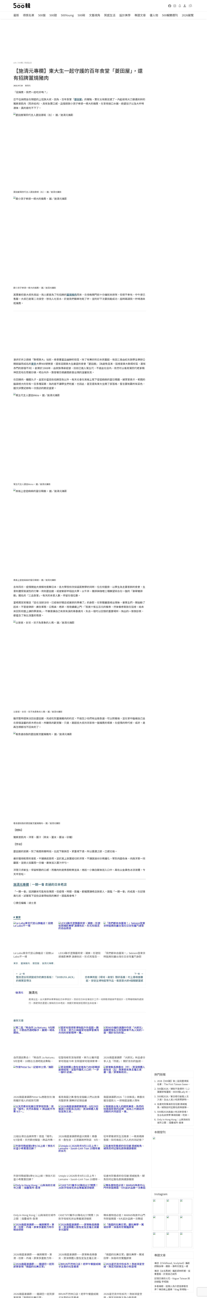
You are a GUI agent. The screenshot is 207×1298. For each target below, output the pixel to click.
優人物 (154, 15)
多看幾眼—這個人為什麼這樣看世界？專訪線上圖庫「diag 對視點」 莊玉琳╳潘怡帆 (171, 1288)
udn (15, 62)
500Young (67, 15)
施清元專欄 (47, 963)
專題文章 (140, 15)
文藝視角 (94, 15)
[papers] (179, 6)
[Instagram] (174, 6)
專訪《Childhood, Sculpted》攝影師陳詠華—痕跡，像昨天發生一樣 (172, 1264)
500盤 (42, 15)
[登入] (184, 5)
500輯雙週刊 (170, 15)
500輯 (20, 62)
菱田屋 (36, 963)
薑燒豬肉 (25, 963)
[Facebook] (169, 6)
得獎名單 (28, 15)
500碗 (81, 15)
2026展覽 (188, 15)
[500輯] (22, 5)
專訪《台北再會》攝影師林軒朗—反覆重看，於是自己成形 (172, 1272)
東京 (15, 963)
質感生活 (109, 15)
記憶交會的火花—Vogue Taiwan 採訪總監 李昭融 (172, 1280)
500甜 (53, 15)
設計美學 (125, 15)
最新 (16, 15)
